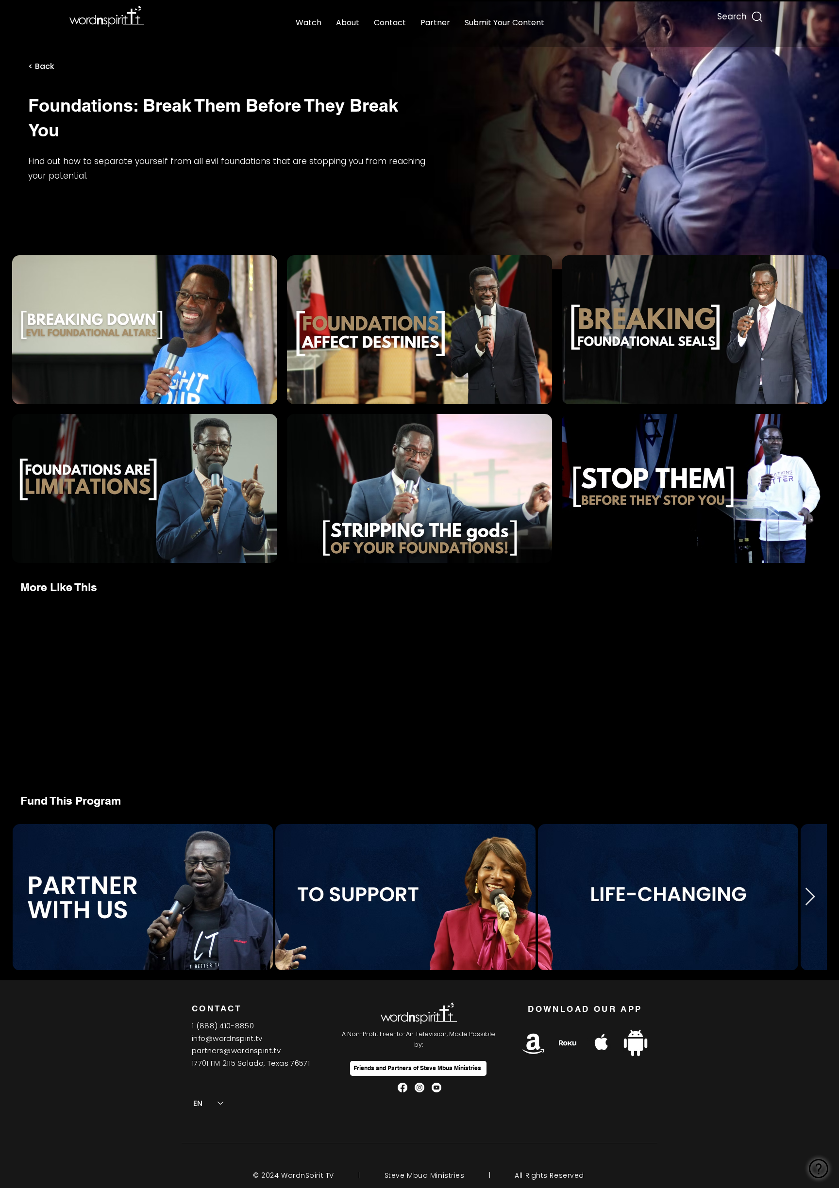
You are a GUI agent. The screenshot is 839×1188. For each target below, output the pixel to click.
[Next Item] (810, 897)
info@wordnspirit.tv (227, 1038)
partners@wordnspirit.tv (236, 1050)
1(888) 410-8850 (223, 1026)
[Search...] (731, 14)
